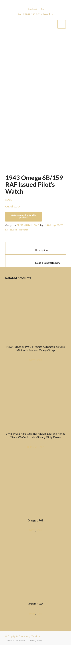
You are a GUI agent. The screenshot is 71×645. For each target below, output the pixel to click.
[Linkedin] (37, 3)
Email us (48, 14)
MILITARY (28, 225)
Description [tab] (37, 250)
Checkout (32, 8)
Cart (43, 8)
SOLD (36, 225)
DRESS (20, 225)
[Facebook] (32, 3)
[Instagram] (42, 3)
